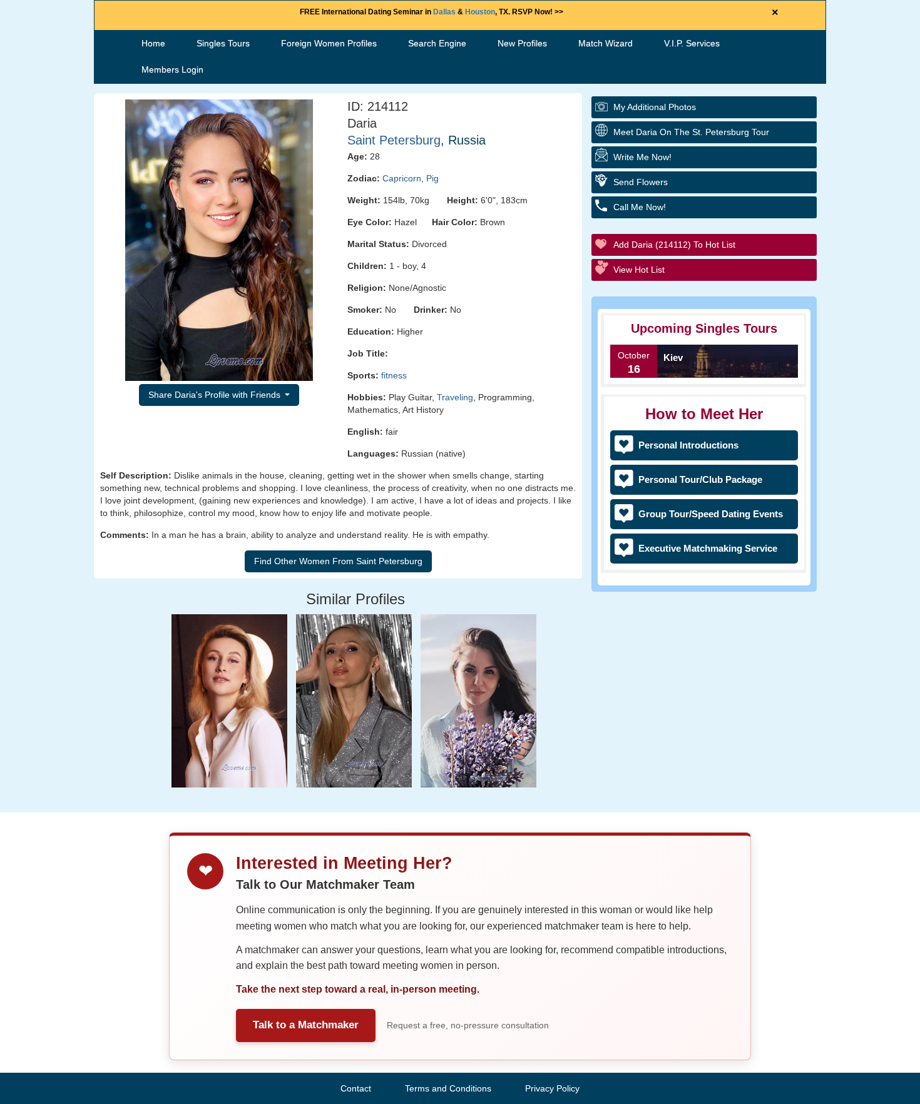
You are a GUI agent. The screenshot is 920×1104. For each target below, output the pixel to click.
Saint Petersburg (394, 140)
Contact (355, 1088)
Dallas (444, 12)
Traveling (455, 397)
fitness (394, 375)
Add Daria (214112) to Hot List (674, 245)
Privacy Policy (552, 1088)
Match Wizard (605, 43)
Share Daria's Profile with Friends (215, 395)
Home (153, 43)
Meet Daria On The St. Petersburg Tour (691, 132)
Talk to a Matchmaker (306, 1025)
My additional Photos (654, 107)
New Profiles (522, 43)
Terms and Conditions (448, 1088)
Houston (480, 12)
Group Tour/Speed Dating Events (710, 514)
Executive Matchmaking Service (707, 548)
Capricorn (401, 178)
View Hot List (639, 270)
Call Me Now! (639, 207)
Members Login (172, 69)
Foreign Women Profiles (329, 43)
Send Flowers (640, 182)
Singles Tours (223, 43)
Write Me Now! (642, 157)
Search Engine (437, 43)
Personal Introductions (688, 445)
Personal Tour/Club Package (700, 479)
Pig (432, 178)
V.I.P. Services (692, 43)
